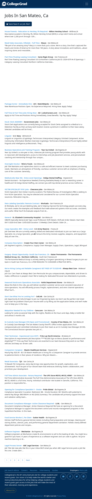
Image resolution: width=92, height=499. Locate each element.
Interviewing (45, 470)
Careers (24, 470)
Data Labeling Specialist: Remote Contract (22, 203)
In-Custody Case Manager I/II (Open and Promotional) (27, 322)
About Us (10, 490)
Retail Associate (11, 361)
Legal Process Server (13, 445)
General (8, 217)
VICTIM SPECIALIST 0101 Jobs (17, 189)
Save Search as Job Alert (19, 24)
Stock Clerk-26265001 (13, 122)
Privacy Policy (61, 496)
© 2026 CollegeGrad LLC (34, 496)
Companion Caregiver (14, 350)
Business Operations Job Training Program (22, 150)
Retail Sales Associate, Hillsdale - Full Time (22, 43)
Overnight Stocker (12, 164)
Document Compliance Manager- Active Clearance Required (29, 403)
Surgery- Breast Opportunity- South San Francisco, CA (27, 254)
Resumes (33, 470)
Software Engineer (12, 431)
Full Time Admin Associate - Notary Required (23, 375)
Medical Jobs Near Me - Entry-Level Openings (23, 178)
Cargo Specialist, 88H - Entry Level (19, 229)
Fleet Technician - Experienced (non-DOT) (21, 336)
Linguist (8, 136)
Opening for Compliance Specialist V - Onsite (23, 389)
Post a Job (83, 470)
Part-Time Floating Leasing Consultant (20, 57)
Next (28, 460)
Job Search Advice (12, 470)
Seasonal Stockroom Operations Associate (22, 282)
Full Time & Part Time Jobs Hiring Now (21, 113)
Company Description (14, 243)
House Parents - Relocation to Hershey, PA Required (26, 31)
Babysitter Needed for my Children (19, 310)
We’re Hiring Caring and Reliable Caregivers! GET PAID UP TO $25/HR (33, 268)
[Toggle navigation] (86, 4)
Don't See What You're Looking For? (20, 296)
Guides (55, 470)
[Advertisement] (46, 82)
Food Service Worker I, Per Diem (18, 417)
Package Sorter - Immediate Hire (18, 104)
